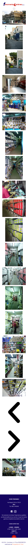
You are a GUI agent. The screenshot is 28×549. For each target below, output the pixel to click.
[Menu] (14, 8)
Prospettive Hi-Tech (17, 544)
